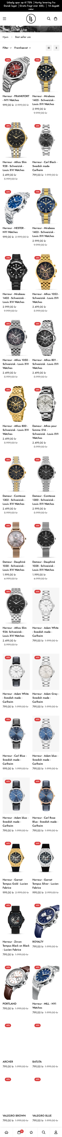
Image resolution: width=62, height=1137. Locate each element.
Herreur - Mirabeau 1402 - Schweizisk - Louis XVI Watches (14, 298)
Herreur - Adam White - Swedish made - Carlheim (45, 632)
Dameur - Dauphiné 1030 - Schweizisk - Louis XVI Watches (14, 566)
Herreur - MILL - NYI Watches (44, 1006)
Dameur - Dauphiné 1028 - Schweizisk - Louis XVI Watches (43, 566)
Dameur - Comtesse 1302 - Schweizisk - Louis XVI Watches (14, 500)
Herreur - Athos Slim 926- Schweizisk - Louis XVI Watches (15, 632)
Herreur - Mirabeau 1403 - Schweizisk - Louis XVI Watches (43, 232)
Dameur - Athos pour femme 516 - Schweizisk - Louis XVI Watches (45, 432)
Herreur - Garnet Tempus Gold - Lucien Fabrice (15, 884)
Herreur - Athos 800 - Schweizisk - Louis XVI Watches (16, 430)
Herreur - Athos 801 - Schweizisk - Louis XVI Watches (45, 364)
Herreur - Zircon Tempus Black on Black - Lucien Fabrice (16, 946)
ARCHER (8, 1062)
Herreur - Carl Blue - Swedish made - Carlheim (14, 760)
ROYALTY (37, 942)
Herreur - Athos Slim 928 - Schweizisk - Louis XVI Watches (15, 166)
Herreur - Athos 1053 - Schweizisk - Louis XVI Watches (45, 298)
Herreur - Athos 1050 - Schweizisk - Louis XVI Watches (16, 364)
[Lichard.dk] (31, 19)
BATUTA (37, 1062)
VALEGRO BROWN (14, 1116)
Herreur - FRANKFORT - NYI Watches (16, 98)
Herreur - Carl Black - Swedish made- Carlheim (44, 166)
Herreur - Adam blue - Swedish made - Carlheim (45, 760)
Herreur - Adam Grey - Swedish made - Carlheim (45, 698)
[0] (19, 1132)
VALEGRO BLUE (42, 1116)
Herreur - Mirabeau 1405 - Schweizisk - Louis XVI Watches (43, 100)
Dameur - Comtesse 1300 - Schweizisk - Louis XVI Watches (43, 500)
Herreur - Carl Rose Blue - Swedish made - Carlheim (45, 822)
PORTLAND (9, 1004)
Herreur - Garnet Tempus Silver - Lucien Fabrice (45, 884)
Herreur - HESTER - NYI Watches (14, 230)
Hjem (5, 37)
